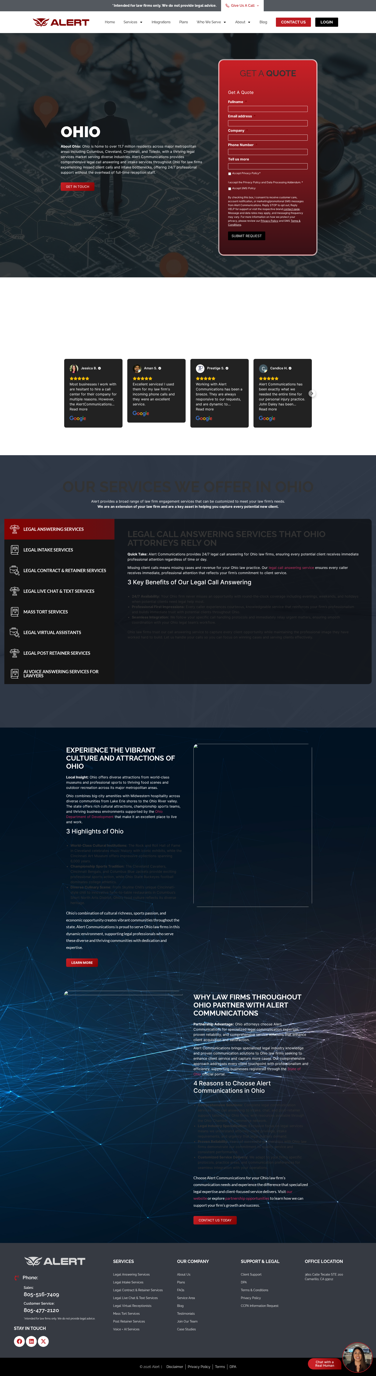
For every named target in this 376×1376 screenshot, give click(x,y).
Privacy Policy (252, 182)
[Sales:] (17, 1291)
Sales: (29, 1288)
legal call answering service (291, 567)
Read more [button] (78, 409)
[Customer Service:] (17, 1307)
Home (110, 22)
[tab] (59, 529)
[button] (63, 393)
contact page (292, 209)
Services (130, 22)
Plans (183, 22)
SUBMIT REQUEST (247, 236)
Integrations (161, 22)
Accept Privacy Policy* (246, 173)
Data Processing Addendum (283, 182)
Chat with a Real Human (324, 1364)
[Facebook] (19, 1341)
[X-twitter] (43, 1341)
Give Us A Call (243, 5)
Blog (263, 22)
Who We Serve (209, 22)
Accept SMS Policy (244, 188)
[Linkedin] (31, 1341)
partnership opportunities (247, 1198)
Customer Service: (39, 1303)
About (240, 22)
